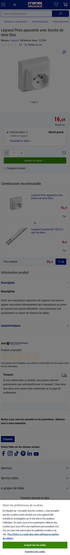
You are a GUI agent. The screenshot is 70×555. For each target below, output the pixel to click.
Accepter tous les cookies (35, 545)
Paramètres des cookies (35, 551)
